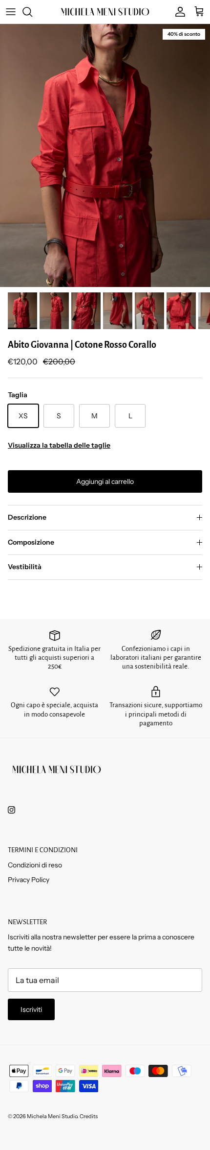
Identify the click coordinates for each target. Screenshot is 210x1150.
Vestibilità (25, 566)
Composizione (31, 542)
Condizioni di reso (35, 865)
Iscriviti (31, 1009)
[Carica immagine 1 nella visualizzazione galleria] (105, 156)
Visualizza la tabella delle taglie (59, 445)
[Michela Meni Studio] (105, 12)
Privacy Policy (28, 879)
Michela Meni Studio (52, 1116)
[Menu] (10, 12)
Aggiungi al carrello (105, 481)
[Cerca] (32, 12)
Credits (89, 1116)
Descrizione (27, 517)
